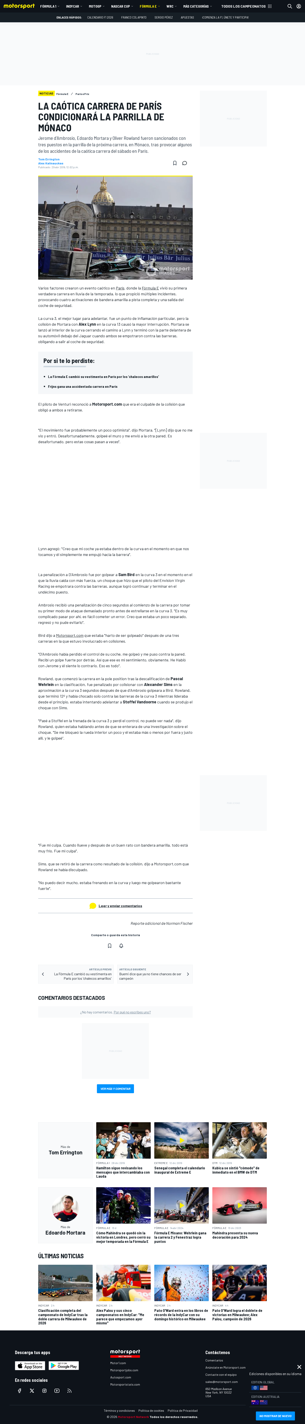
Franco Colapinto (133, 17)
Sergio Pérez (164, 17)
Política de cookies (151, 1410)
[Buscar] (289, 6)
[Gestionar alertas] (121, 945)
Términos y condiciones (119, 1410)
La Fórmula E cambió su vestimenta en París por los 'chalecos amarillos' (103, 376)
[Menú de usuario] (298, 6)
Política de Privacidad (183, 1410)
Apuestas (187, 17)
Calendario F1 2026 (100, 17)
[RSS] (69, 1390)
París (120, 287)
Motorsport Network (133, 1417)
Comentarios (214, 1360)
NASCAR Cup (120, 6)
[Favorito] (174, 163)
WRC (170, 6)
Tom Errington (49, 159)
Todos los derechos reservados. (174, 1417)
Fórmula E (148, 6)
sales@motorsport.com (221, 1382)
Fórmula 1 (48, 6)
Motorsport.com (70, 635)
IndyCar (72, 6)
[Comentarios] (186, 163)
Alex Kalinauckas (50, 163)
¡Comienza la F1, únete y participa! (225, 17)
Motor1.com (118, 1363)
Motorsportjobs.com (124, 1370)
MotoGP (95, 6)
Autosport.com (120, 1377)
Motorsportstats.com (125, 1384)
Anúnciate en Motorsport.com (225, 1367)
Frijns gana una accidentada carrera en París (82, 386)
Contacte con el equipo (221, 1374)
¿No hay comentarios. (115, 1012)
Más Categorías (196, 6)
